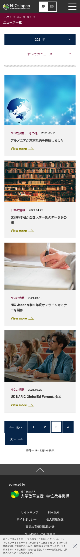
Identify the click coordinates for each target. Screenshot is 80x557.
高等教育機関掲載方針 (40, 527)
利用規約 (53, 512)
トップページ (9, 17)
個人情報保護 (55, 519)
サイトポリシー (26, 519)
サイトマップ (29, 512)
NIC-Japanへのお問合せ (40, 534)
